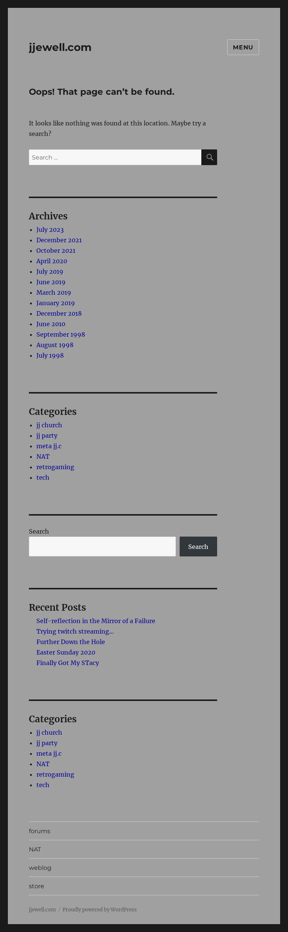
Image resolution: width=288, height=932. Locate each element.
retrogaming (55, 467)
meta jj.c (49, 446)
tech (43, 477)
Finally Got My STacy (67, 663)
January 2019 (55, 303)
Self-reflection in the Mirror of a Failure (95, 621)
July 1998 (50, 355)
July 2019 (49, 271)
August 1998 (55, 345)
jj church (49, 425)
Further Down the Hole (70, 642)
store (36, 886)
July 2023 (50, 229)
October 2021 (55, 250)
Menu (243, 47)
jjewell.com (60, 47)
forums (39, 831)
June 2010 (50, 324)
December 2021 (59, 240)
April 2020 (51, 261)
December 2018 (59, 313)
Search (39, 531)
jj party (46, 435)
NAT (43, 456)
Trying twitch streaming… (75, 631)
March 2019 (53, 292)
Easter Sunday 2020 (65, 652)
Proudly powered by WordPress (100, 910)
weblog (40, 867)
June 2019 (51, 282)
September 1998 (60, 334)
